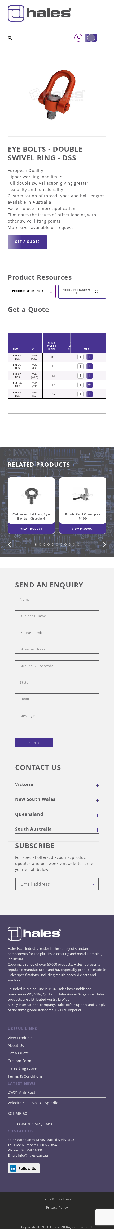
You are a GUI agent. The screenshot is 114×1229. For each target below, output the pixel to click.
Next (103, 563)
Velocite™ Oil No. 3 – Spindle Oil (36, 1121)
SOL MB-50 (17, 1131)
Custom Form (19, 1079)
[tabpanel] (31, 525)
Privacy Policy (57, 1226)
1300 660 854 (46, 1163)
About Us (16, 1063)
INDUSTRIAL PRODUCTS (65, 52)
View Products (20, 1056)
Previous (11, 563)
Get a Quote (18, 1071)
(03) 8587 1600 (30, 1168)
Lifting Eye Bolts (38, 55)
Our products (32, 52)
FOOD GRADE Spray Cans (30, 1142)
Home (13, 52)
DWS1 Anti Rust (21, 1110)
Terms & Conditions (25, 1094)
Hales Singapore (22, 1086)
